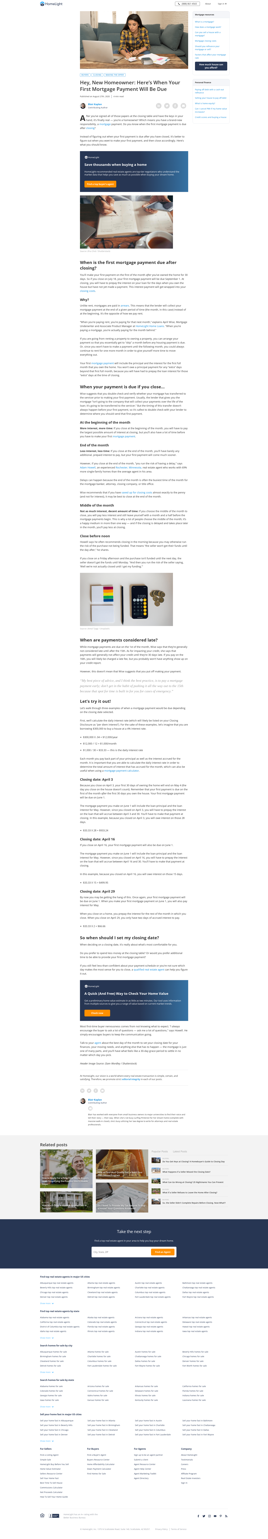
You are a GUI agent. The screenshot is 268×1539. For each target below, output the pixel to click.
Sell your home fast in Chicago (54, 1429)
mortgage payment (102, 363)
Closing (97, 75)
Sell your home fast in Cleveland (103, 1429)
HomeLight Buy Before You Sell (54, 1464)
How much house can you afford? (211, 66)
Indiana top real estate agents (149, 1331)
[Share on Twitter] (167, 106)
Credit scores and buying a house (210, 117)
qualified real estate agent (149, 969)
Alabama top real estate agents (54, 1317)
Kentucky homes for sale (146, 1400)
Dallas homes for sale (145, 1361)
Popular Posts (160, 1151)
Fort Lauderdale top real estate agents (153, 1297)
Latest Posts (180, 1151)
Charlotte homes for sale (99, 1356)
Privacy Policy (161, 1529)
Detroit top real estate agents (101, 1297)
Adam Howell (88, 467)
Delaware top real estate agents (197, 1322)
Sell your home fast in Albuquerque (56, 1420)
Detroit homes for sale (50, 1365)
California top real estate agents (55, 1322)
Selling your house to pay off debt (210, 98)
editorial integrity (131, 1079)
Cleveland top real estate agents (103, 1292)
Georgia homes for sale (51, 1395)
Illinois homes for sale (145, 1395)
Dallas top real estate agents (195, 1292)
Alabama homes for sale (51, 1386)
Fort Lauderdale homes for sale (102, 1365)
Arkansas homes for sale (146, 1386)
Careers (184, 1464)
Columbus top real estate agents (150, 1292)
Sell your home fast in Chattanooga (198, 1425)
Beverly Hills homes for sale (195, 1351)
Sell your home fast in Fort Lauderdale (153, 1434)
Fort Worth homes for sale (194, 1365)
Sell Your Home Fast (49, 1478)
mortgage (105, 124)
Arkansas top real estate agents (197, 1317)
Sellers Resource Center (51, 1473)
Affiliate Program (189, 1473)
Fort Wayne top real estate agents (198, 1297)
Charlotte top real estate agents (150, 1287)
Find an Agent (163, 1252)
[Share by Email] (183, 106)
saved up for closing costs (137, 492)
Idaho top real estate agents (53, 1331)
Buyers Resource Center (98, 1459)
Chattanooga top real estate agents (198, 1287)
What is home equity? (205, 103)
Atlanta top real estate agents (101, 1283)
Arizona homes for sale (98, 1386)
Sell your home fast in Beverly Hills (56, 1425)
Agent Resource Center (144, 1464)
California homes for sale (194, 1386)
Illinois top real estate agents (101, 1331)
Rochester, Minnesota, (129, 467)
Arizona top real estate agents (149, 1317)
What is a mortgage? (204, 21)
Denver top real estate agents (54, 1297)
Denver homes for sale (193, 1361)
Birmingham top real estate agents (104, 1287)
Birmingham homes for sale (53, 1356)
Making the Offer (115, 75)
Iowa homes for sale (49, 1400)
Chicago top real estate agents (54, 1292)
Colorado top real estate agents (102, 1322)
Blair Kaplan (95, 1099)
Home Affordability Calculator (101, 1464)
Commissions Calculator (51, 1487)
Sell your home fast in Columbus (150, 1429)
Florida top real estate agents (101, 1326)
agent (97, 1042)
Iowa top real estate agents (195, 1331)
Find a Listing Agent (49, 1455)
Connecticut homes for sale (100, 1391)
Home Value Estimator (50, 1469)
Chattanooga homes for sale (148, 1356)
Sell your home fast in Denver (54, 1434)
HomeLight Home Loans (150, 326)
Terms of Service (178, 1529)
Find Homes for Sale (96, 1473)
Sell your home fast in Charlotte (150, 1425)
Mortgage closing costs (205, 41)
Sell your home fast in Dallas (195, 1429)
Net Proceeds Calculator (51, 1492)
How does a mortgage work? (208, 27)
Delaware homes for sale (146, 1391)
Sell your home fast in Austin (148, 1420)
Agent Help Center (142, 1469)
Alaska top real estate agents (101, 1317)
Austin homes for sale (145, 1351)
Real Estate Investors (190, 1478)
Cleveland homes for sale (52, 1361)
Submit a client (141, 1459)
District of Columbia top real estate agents (60, 1326)
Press (183, 1469)
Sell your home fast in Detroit (101, 1434)
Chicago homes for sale (193, 1356)
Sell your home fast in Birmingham (104, 1425)
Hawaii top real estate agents (196, 1326)
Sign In (184, 1482)
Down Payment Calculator (99, 1469)
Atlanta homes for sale (98, 1351)
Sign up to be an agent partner (148, 1455)
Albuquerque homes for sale (53, 1351)
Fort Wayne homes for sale (147, 1365)
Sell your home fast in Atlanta (101, 1420)
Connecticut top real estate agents (151, 1322)
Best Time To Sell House (51, 1482)
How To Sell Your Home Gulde (54, 1496)
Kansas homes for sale (98, 1400)
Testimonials (187, 1459)
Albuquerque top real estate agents (56, 1283)
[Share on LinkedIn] (158, 106)
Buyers (85, 75)
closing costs (87, 291)
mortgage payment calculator (121, 770)
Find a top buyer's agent (100, 184)
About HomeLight (189, 1455)
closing (90, 128)
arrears (125, 305)
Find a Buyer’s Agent (96, 1455)
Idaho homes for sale (97, 1395)
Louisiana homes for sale (194, 1400)
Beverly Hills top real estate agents (56, 1287)
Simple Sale (45, 1459)
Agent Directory (141, 1478)
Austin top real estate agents (148, 1283)
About (208, 3)
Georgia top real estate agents (149, 1326)
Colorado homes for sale (51, 1391)
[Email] (90, 1108)
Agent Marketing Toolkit (145, 1473)
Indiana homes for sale (193, 1395)
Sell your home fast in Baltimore (197, 1420)
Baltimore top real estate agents (197, 1283)
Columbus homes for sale (99, 1361)
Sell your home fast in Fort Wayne (198, 1434)
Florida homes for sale (192, 1391)
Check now (97, 1013)
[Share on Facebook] (175, 106)
